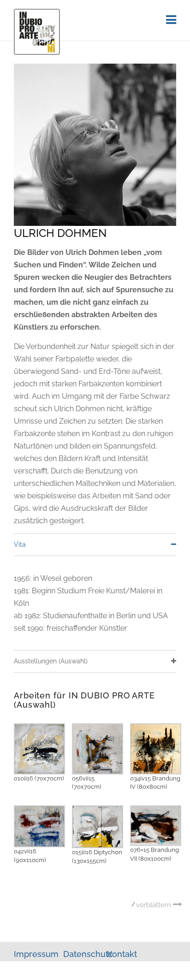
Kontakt (122, 954)
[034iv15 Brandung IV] (155, 747)
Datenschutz (88, 954)
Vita (20, 544)
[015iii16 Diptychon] (97, 826)
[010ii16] (39, 747)
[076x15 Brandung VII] (155, 824)
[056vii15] (97, 747)
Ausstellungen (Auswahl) (51, 661)
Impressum (37, 954)
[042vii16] (39, 825)
